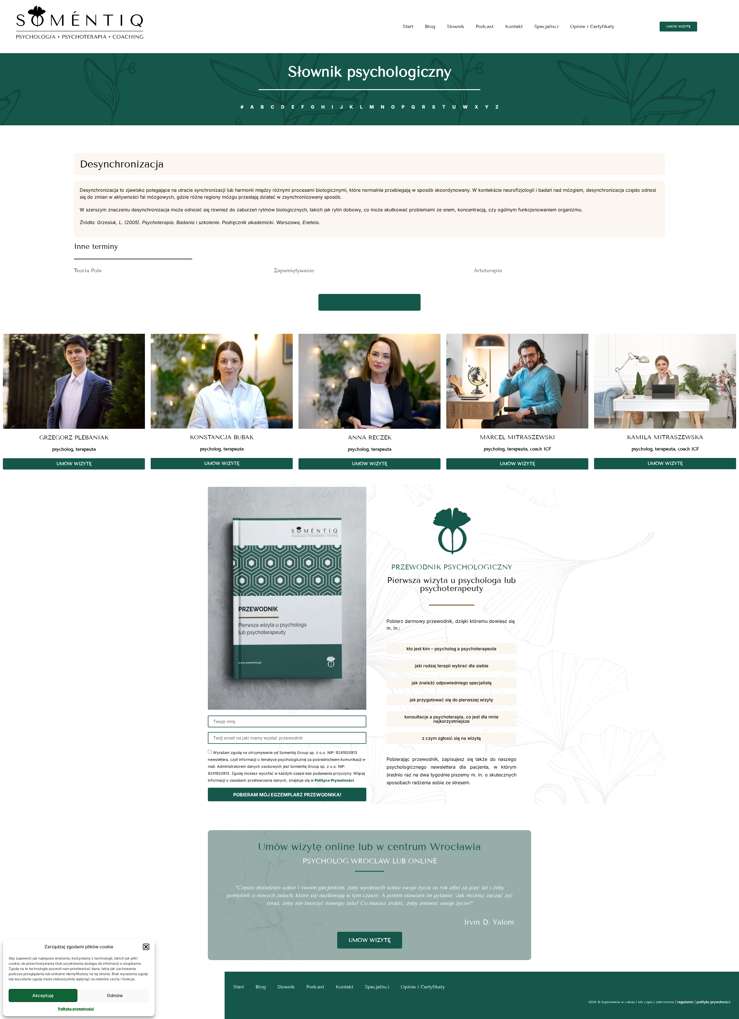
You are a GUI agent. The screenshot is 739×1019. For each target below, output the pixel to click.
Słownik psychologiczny (369, 71)
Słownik (455, 26)
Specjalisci (546, 26)
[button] (146, 947)
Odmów (115, 995)
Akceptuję (43, 995)
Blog (430, 26)
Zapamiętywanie (294, 270)
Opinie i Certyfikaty (592, 26)
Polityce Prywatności (334, 780)
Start (408, 26)
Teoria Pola (88, 270)
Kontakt (514, 26)
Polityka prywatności (76, 1009)
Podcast (485, 26)
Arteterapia (488, 270)
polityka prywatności (713, 1002)
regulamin (685, 1002)
